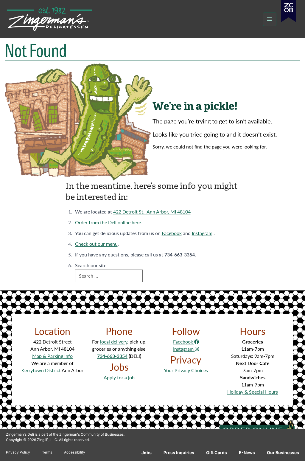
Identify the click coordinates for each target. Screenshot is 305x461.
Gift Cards (216, 452)
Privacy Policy (18, 452)
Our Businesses (283, 452)
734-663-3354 (112, 355)
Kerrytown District (41, 370)
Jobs (146, 452)
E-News (247, 452)
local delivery (113, 341)
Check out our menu (96, 243)
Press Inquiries (179, 452)
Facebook (172, 233)
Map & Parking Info (52, 355)
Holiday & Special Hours (252, 391)
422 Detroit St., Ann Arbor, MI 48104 (152, 211)
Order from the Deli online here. (108, 222)
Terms (47, 452)
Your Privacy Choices (186, 370)
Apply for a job (119, 377)
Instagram (202, 233)
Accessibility (74, 452)
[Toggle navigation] (269, 19)
